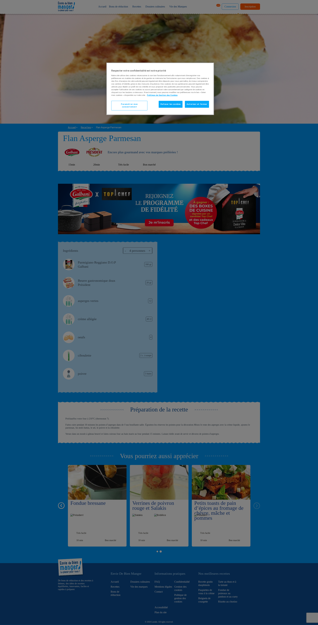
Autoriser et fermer (197, 104)
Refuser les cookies (170, 104)
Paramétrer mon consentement (129, 105)
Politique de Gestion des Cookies (162, 95)
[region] (160, 89)
